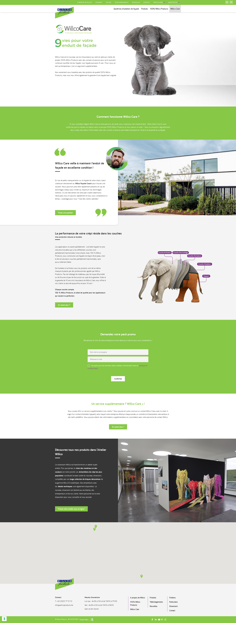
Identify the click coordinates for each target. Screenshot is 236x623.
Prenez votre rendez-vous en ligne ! (71, 509)
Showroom (173, 606)
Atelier (108, 2)
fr (231, 2)
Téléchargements (121, 2)
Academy (98, 2)
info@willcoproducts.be (64, 605)
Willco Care (175, 8)
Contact (146, 2)
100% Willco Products (159, 8)
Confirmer (118, 378)
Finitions (172, 597)
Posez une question (65, 212)
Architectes (172, 2)
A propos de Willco (84, 2)
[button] (94, 529)
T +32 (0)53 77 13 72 (63, 601)
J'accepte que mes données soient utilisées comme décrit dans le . (117, 366)
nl (227, 2)
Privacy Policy (84, 619)
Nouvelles (136, 2)
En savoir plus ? (64, 305)
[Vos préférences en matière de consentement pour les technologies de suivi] (4, 618)
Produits (144, 8)
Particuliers (158, 2)
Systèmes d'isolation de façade (126, 8)
